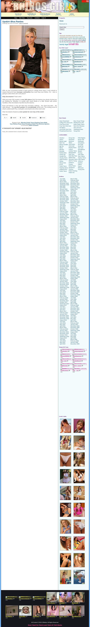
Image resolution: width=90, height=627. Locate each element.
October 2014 (74, 186)
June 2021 (63, 238)
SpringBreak (81, 149)
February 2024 (64, 196)
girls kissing (69, 37)
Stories (80, 151)
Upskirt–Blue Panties (12, 21)
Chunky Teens (63, 158)
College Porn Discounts (66, 122)
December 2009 (74, 272)
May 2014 (73, 193)
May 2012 (73, 229)
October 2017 (63, 302)
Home (16, 18)
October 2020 (63, 250)
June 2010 (73, 263)
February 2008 (74, 305)
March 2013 (73, 214)
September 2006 (75, 330)
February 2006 (74, 341)
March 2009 (73, 286)
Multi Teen (71, 154)
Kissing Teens (72, 147)
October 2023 (63, 201)
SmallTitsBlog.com (31, 14)
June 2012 (73, 228)
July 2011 (73, 244)
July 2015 (62, 339)
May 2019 (62, 275)
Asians (61, 139)
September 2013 (75, 205)
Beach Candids (64, 144)
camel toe (74, 40)
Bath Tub (62, 143)
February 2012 (74, 234)
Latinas (71, 149)
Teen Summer (77, 127)
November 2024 (64, 190)
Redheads (81, 141)
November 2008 (74, 292)
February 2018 (64, 297)
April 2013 (73, 213)
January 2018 (63, 299)
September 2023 (64, 202)
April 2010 (73, 266)
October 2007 (74, 311)
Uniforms (41, 124)
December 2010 (74, 254)
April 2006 (73, 338)
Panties (15, 124)
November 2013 (74, 202)
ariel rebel (73, 35)
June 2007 (73, 317)
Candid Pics (63, 156)
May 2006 (73, 336)
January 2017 (63, 314)
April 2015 (62, 344)
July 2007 (73, 315)
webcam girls (62, 35)
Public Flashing (73, 171)
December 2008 (74, 290)
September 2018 (64, 287)
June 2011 (73, 245)
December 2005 (74, 344)
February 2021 (64, 244)
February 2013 (74, 216)
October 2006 (74, 329)
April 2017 (62, 309)
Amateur (62, 138)
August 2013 (74, 207)
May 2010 (73, 265)
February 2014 (74, 198)
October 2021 (63, 232)
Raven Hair (81, 139)
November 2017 (64, 300)
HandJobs (71, 139)
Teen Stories (29, 18)
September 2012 (75, 223)
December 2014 (74, 183)
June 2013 (73, 210)
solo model (64, 40)
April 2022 (62, 225)
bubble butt (81, 38)
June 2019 (63, 274)
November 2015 (64, 333)
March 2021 (63, 242)
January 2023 (63, 213)
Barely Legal (63, 141)
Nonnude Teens (73, 159)
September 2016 (64, 318)
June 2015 (63, 341)
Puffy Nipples (76, 42)
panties (69, 40)
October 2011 (74, 239)
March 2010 (73, 268)
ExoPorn (72, 14)
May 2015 (62, 342)
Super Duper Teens (79, 124)
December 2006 (74, 326)
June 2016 (63, 323)
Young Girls (77, 131)
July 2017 (62, 306)
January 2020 (63, 263)
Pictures (71, 169)
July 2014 (73, 190)
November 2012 (74, 220)
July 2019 (62, 272)
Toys (77, 35)
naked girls (75, 38)
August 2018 (63, 289)
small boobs (82, 37)
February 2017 (64, 312)
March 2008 (73, 303)
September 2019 (64, 269)
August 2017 (63, 305)
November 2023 (64, 199)
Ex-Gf (61, 164)
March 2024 (63, 195)
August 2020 (63, 253)
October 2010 (74, 257)
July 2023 (62, 204)
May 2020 (62, 257)
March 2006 (73, 339)
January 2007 (74, 324)
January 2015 (74, 181)
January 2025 (63, 189)
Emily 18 (44, 18)
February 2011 (74, 251)
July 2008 (73, 297)
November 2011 (74, 238)
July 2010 (73, 262)
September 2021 (64, 234)
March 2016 (63, 327)
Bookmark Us (63, 24)
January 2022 (63, 229)
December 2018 (64, 283)
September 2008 (75, 295)
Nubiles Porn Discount (45, 14)
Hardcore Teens (71, 141)
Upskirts (46, 124)
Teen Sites (81, 154)
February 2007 (74, 323)
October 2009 (74, 275)
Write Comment (33, 125)
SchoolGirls (81, 143)
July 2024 (62, 192)
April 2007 (73, 320)
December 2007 (74, 308)
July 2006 (73, 333)
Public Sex (72, 172)
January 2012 (74, 235)
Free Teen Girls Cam (65, 126)
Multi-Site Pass (73, 156)
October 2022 (63, 216)
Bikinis (61, 148)
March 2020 (63, 260)
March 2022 (63, 226)
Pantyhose (29, 124)
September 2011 (75, 241)
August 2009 (74, 278)
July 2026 (62, 179)
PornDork (58, 14)
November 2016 (64, 317)
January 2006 (74, 342)
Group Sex (72, 138)
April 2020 (62, 259)
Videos (80, 164)
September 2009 (75, 277)
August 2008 (74, 296)
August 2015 (63, 338)
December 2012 (74, 219)
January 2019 (63, 281)
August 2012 (74, 225)
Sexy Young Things (79, 121)
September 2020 (64, 251)
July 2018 (62, 290)
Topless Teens (82, 158)
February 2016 (64, 329)
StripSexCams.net (79, 122)
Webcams (80, 167)
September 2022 (64, 217)
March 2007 (73, 321)
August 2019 (63, 271)
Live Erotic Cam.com (65, 129)
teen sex (80, 35)
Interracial (71, 146)
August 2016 (63, 320)
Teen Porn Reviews (79, 126)
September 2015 (64, 336)
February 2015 (74, 180)
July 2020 (62, 254)
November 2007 (74, 309)
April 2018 (62, 295)
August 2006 (74, 332)
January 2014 (74, 199)
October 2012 (74, 222)
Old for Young (73, 161)
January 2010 (74, 271)
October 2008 (74, 293)
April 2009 (73, 284)
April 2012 (73, 231)
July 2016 (62, 321)
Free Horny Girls (64, 124)
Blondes (23, 122)
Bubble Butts (63, 153)
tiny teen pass (68, 42)
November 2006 (74, 327)
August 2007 (74, 314)
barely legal (64, 44)
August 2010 (74, 260)
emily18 (80, 40)
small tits (74, 44)
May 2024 (62, 193)
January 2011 (74, 253)
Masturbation (72, 152)
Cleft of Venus (75, 37)
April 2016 (62, 326)
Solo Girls (80, 148)
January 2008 (74, 306)
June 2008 (73, 299)
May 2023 (62, 207)
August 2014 (74, 189)
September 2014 (75, 187)
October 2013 (74, 204)
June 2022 (63, 222)
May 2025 (62, 186)
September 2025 (64, 184)
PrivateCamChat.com (66, 131)
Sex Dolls (80, 144)
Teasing (80, 153)
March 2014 (73, 196)
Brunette (62, 151)
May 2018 (62, 293)
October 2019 (63, 268)
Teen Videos (81, 156)
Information (72, 144)
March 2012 (73, 232)
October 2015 (63, 335)
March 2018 (63, 296)
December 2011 (74, 237)
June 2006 (73, 335)
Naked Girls (72, 157)
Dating (61, 161)
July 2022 (62, 220)
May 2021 (62, 239)
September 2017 (64, 303)
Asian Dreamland (64, 121)
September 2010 (75, 259)
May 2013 (73, 211)
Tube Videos (22, 18)
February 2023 (64, 211)
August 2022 (63, 219)
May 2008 (73, 300)
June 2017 (63, 308)
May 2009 (73, 283)
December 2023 (64, 198)
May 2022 (62, 223)
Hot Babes (62, 127)
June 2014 (73, 192)
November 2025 (64, 183)
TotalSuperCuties (78, 129)
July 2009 (73, 280)
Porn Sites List (18, 14)
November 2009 (74, 274)
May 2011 (73, 247)
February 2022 (64, 228)
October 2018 (63, 286)
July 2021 (62, 237)
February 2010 (74, 269)
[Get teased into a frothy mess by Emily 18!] (45, 12)
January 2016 (63, 330)
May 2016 (62, 324)
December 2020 (64, 247)
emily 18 (83, 42)
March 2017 (63, 311)
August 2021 (63, 235)
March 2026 (63, 181)
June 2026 (63, 180)
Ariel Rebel (37, 18)
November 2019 (64, 266)
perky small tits (68, 38)
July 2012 (73, 226)
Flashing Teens (39, 122)
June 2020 (63, 256)
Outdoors (71, 162)
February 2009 (74, 287)
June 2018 (63, 292)
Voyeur (80, 166)
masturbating (63, 37)
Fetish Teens (30, 122)
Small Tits (35, 124)
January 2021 (63, 245)
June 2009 (73, 281)
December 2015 (64, 332)
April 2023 (62, 208)
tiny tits (62, 42)
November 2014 (74, 184)
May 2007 (73, 318)
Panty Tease (21, 124)
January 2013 (74, 217)
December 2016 (64, 315)
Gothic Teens (63, 171)
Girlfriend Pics (63, 169)
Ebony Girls (63, 163)
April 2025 (62, 187)
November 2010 (74, 256)
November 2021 (64, 231)
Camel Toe (62, 154)
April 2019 (62, 277)
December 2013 (74, 201)
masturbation (68, 35)
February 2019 (64, 280)
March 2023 (63, 210)
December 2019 (64, 265)
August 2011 (73, 242)
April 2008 (73, 302)
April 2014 (73, 195)
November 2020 (64, 248)
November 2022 (64, 214)
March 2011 (73, 250)
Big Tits (62, 146)
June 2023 (63, 205)
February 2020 (64, 262)
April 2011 (73, 248)
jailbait (84, 40)
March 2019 (63, 278)
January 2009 (74, 289)
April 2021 (62, 241)
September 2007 (75, 312)
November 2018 (64, 284)
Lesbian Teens (73, 151)
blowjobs (62, 38)
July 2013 (73, 208)
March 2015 (73, 179)
